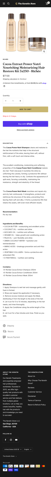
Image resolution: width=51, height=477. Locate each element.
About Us (31, 376)
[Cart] (47, 3)
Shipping (10, 326)
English (26, 449)
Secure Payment (13, 337)
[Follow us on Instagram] (11, 440)
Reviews (31, 388)
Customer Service (35, 392)
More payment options (25, 130)
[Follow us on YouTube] (16, 440)
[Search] (8, 3)
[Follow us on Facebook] (5, 440)
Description (8, 143)
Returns (11, 331)
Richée (5, 59)
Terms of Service (34, 400)
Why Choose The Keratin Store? (37, 381)
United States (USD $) (11, 449)
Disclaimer (32, 396)
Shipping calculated (10, 79)
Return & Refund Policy (37, 405)
